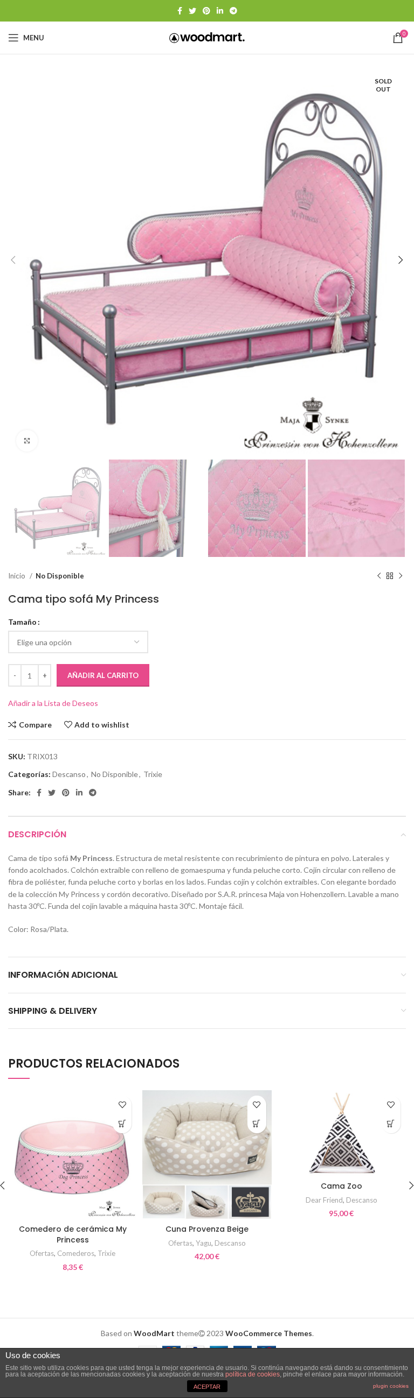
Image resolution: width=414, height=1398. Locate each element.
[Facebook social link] (179, 11)
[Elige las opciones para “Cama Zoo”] (391, 1123)
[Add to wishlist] (122, 1105)
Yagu (203, 1243)
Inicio (17, 575)
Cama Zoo (341, 1186)
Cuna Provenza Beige (207, 1229)
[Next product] (400, 575)
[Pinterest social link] (206, 11)
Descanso (69, 774)
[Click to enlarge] (27, 440)
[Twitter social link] (192, 11)
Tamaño (22, 621)
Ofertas (42, 1253)
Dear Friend (324, 1200)
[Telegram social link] (233, 11)
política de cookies (252, 1374)
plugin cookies (391, 1386)
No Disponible (60, 575)
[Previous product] (379, 575)
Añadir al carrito (103, 675)
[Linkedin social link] (219, 11)
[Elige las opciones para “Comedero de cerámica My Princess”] (122, 1123)
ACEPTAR (207, 1386)
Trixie (152, 774)
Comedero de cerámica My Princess (73, 1234)
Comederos (75, 1253)
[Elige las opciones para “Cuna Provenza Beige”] (256, 1123)
